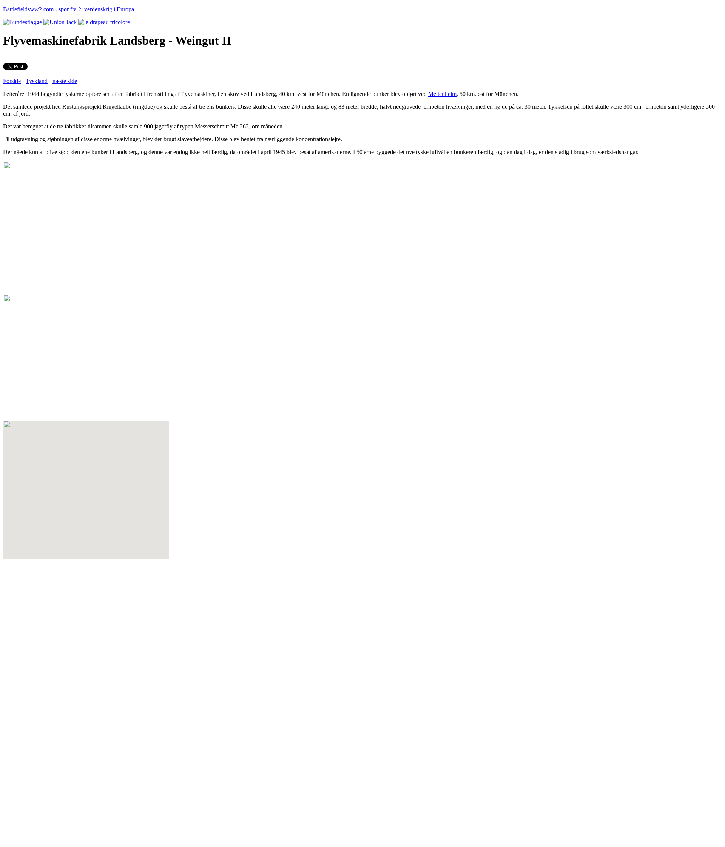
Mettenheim (442, 94)
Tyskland (37, 81)
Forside (12, 81)
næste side (64, 81)
